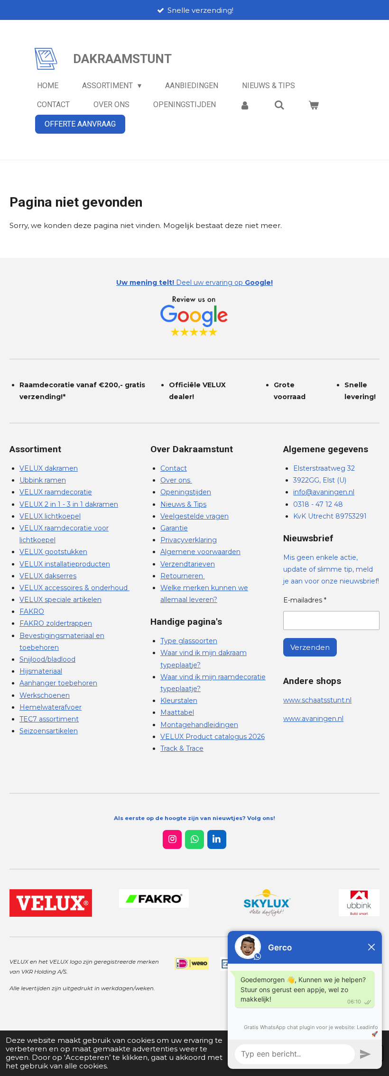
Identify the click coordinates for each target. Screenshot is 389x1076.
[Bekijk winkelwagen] (313, 105)
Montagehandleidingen (199, 724)
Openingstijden (185, 492)
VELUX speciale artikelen (60, 599)
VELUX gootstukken (53, 551)
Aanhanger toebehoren (58, 683)
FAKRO (31, 611)
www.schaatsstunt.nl (317, 700)
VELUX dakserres (47, 576)
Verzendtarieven (187, 564)
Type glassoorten (188, 641)
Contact (173, 468)
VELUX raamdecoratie (55, 492)
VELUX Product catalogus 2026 (212, 736)
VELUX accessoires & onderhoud (74, 588)
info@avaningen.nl (323, 492)
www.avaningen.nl (313, 718)
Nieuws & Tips (183, 504)
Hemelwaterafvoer (50, 707)
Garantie (174, 528)
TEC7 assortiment (49, 719)
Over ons (176, 480)
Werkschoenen (44, 695)
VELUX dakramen (48, 468)
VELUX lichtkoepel (50, 516)
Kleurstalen (178, 700)
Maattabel (177, 712)
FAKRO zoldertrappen (55, 623)
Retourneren (182, 576)
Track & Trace (182, 748)
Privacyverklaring (188, 540)
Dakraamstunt (122, 59)
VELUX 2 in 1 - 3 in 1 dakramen (68, 504)
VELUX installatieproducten (64, 564)
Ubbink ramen (42, 480)
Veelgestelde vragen (194, 516)
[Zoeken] (279, 105)
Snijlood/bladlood (47, 659)
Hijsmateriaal (40, 671)
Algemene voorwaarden (200, 551)
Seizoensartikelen (48, 731)
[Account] (244, 105)
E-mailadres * (304, 600)
